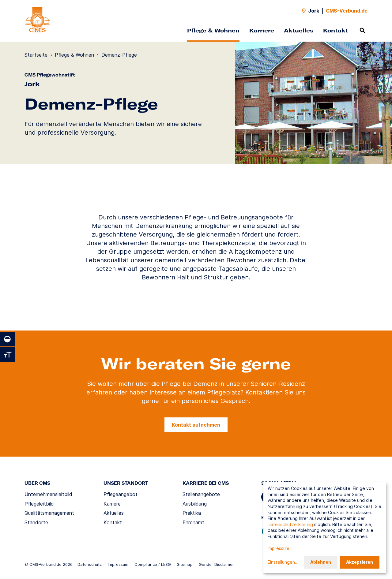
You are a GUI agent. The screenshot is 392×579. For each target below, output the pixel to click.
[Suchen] (362, 30)
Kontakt (335, 30)
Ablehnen (320, 562)
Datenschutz (89, 564)
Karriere (261, 30)
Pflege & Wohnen (213, 30)
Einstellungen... (283, 562)
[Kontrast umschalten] (7, 339)
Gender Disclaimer (216, 564)
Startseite (35, 55)
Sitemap (185, 564)
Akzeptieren (359, 562)
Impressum (118, 564)
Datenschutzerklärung (290, 524)
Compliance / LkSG (152, 564)
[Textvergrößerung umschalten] (7, 354)
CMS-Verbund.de (347, 11)
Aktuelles (298, 30)
